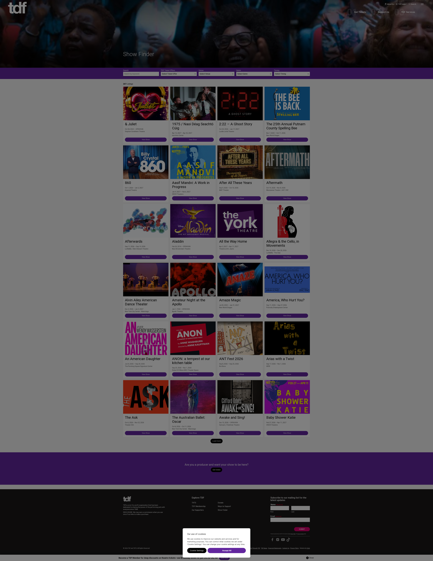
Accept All (226, 550)
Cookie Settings (197, 550)
